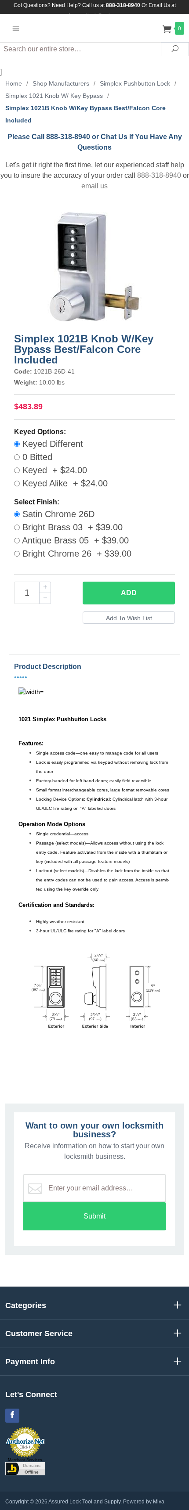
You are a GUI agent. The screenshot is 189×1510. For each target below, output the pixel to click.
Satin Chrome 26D (57, 514)
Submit (94, 1216)
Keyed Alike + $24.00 (64, 483)
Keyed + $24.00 (53, 470)
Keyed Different (51, 444)
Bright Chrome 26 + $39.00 (75, 553)
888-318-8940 (159, 175)
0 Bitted (36, 457)
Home (13, 83)
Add (129, 593)
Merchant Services (25, 1460)
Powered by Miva (143, 1502)
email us (94, 186)
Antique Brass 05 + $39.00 (74, 540)
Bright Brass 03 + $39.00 (71, 527)
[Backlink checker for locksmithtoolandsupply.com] (25, 1468)
